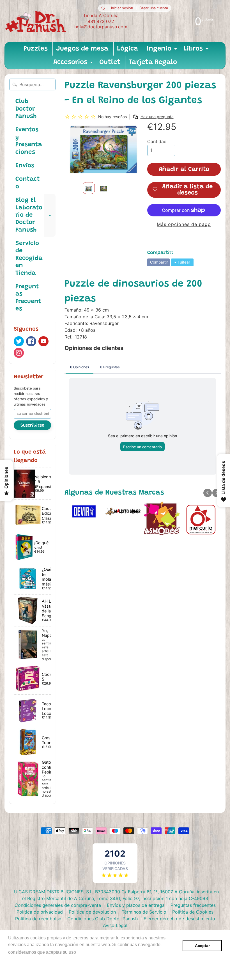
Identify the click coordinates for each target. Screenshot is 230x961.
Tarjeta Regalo (153, 62)
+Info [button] (83, 952)
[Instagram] (19, 353)
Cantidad (157, 141)
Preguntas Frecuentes (28, 298)
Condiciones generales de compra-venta (58, 905)
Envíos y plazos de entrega (136, 905)
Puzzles (36, 48)
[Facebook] (31, 341)
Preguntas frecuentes (193, 905)
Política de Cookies (192, 912)
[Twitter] (19, 341)
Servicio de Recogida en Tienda (28, 258)
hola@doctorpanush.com (100, 26)
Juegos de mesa (82, 48)
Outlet (109, 62)
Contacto (27, 183)
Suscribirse (32, 425)
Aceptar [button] (202, 945)
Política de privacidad (40, 912)
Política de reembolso (38, 918)
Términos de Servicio (144, 912)
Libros (196, 50)
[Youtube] (43, 341)
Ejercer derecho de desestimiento (179, 918)
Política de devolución (92, 912)
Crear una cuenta (153, 8)
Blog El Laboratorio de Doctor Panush (35, 215)
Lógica (127, 48)
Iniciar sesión (122, 8)
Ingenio (162, 50)
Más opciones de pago (184, 224)
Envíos (24, 166)
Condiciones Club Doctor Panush (102, 918)
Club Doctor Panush (25, 109)
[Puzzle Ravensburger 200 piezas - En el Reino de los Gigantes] (89, 188)
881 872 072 (101, 21)
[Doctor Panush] (36, 20)
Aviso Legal (115, 925)
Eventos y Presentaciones (28, 141)
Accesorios (73, 64)
